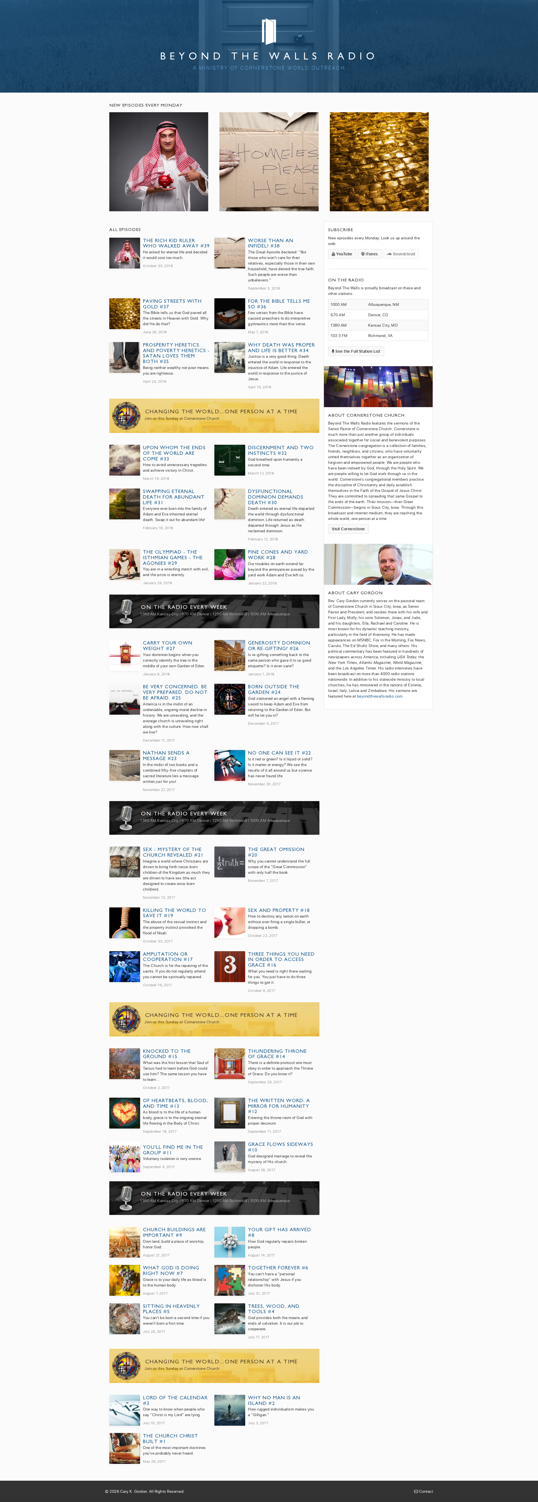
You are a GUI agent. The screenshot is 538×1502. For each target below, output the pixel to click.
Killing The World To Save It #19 (174, 913)
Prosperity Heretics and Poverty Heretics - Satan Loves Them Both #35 (176, 353)
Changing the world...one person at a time (221, 411)
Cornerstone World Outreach (292, 67)
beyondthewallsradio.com (380, 696)
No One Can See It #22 (279, 753)
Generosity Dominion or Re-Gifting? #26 (279, 645)
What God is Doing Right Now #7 (171, 1270)
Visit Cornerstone (348, 528)
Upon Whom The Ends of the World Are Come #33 (174, 453)
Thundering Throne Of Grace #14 (277, 1054)
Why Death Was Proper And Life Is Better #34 (281, 347)
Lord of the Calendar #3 (175, 1400)
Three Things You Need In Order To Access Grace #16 (281, 959)
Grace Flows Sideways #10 (280, 1147)
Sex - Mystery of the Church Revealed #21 (173, 852)
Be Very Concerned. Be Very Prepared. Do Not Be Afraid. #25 (175, 692)
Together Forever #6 (278, 1268)
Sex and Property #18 (279, 910)
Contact (425, 1491)
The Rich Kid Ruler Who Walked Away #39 (176, 243)
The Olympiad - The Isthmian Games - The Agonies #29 (173, 557)
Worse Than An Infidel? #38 (270, 243)
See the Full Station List (358, 351)
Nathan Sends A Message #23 (166, 755)
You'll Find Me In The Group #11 (173, 1149)
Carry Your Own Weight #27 (168, 645)
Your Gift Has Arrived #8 (279, 1232)
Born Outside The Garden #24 (274, 689)
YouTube (344, 253)
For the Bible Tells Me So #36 (279, 303)
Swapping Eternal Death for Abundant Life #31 (174, 496)
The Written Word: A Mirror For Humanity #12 (279, 1106)
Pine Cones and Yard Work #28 (278, 554)
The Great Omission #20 (276, 852)
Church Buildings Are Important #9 (174, 1232)
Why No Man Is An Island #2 (274, 1400)
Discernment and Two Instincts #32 (281, 450)
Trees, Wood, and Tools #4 (274, 1309)
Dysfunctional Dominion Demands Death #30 (275, 496)
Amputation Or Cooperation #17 (168, 956)
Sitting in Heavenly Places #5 (171, 1309)
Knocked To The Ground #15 (167, 1054)
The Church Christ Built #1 (170, 1438)
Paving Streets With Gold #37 (172, 303)
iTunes (371, 253)
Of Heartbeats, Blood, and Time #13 (175, 1103)
